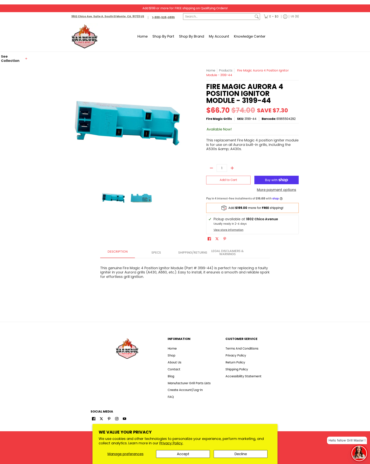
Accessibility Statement (243, 376)
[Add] (232, 168)
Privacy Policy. (171, 443)
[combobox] (218, 16)
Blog (171, 376)
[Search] (257, 16)
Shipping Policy (236, 369)
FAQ (171, 397)
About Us (174, 362)
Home (210, 70)
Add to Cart (228, 180)
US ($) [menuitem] (295, 16)
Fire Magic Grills (219, 119)
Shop (171, 355)
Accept (183, 453)
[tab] (117, 253)
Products (225, 70)
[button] (14, 58)
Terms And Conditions (241, 348)
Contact (174, 369)
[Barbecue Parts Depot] (85, 36)
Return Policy (235, 362)
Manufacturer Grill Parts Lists (189, 383)
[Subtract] (211, 168)
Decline (241, 453)
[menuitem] (271, 16)
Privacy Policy (235, 355)
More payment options (276, 190)
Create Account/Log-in (185, 390)
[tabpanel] (185, 270)
